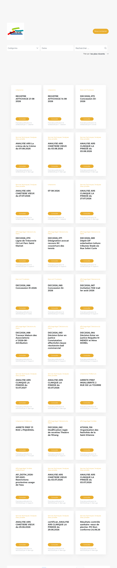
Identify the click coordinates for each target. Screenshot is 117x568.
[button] (108, 54)
